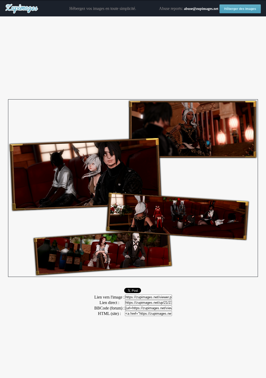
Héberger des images (240, 9)
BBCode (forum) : (109, 308)
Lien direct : (109, 302)
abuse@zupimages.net (201, 9)
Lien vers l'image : (109, 297)
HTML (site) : (109, 313)
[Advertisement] (133, 58)
